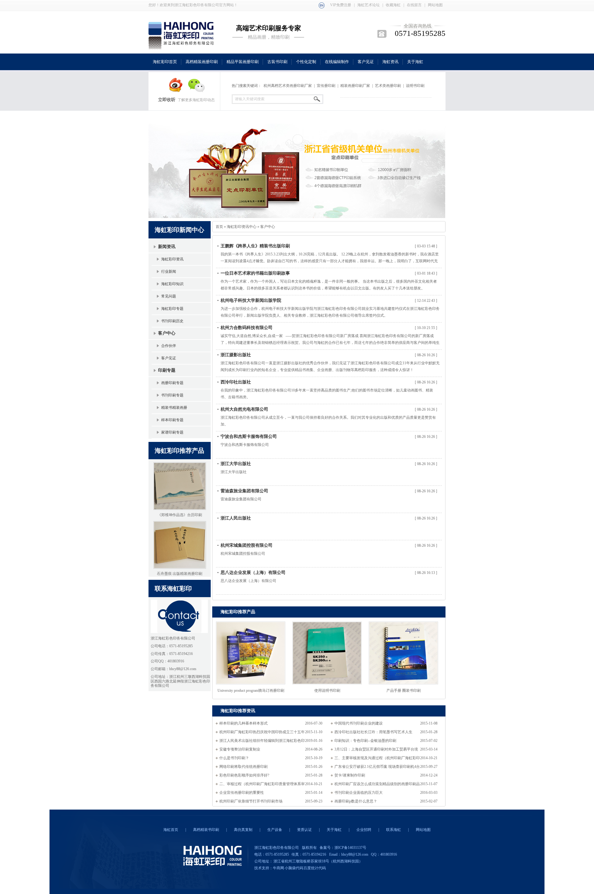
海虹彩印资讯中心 (241, 227)
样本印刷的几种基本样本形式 (243, 723)
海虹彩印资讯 (172, 259)
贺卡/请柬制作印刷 (349, 775)
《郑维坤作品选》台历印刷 (179, 515)
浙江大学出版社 (236, 463)
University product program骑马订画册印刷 (250, 690)
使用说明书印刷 (327, 690)
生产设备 (274, 830)
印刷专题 (166, 370)
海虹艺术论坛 (368, 5)
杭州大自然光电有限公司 (244, 409)
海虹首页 (170, 830)
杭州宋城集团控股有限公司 (247, 545)
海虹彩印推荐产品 (179, 450)
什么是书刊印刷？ (234, 758)
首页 (219, 227)
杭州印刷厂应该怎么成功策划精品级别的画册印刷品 (377, 784)
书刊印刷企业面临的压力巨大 (358, 792)
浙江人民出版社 (236, 518)
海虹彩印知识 (172, 284)
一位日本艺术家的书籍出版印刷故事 (255, 273)
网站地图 (435, 5)
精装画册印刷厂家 (355, 85)
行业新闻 (168, 271)
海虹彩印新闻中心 (179, 229)
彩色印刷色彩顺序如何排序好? (244, 775)
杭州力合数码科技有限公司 (247, 327)
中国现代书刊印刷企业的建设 (358, 723)
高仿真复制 (243, 830)
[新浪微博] (173, 91)
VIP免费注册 (340, 5)
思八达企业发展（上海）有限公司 (253, 572)
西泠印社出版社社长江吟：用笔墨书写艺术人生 (373, 732)
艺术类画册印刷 (388, 85)
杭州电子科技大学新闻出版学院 (251, 300)
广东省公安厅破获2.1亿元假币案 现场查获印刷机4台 (377, 766)
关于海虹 (334, 830)
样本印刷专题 (172, 420)
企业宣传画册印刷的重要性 (241, 792)
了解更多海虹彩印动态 (196, 100)
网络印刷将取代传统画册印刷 (243, 766)
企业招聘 (363, 830)
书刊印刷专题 (172, 395)
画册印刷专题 (172, 383)
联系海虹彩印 (173, 588)
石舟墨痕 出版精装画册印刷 (179, 573)
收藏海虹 (393, 5)
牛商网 (278, 868)
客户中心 (166, 333)
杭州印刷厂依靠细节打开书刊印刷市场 (250, 801)
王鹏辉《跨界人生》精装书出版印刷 (255, 246)
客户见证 (168, 358)
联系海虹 (393, 830)
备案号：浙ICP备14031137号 (343, 847)
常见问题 (168, 296)
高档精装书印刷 (206, 830)
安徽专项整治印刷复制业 (239, 749)
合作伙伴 (168, 346)
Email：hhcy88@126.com (348, 854)
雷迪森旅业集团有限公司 (244, 491)
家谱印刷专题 (172, 432)
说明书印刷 (415, 85)
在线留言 (414, 5)
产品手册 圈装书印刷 (403, 690)
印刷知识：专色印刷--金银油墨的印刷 (365, 740)
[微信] (194, 91)
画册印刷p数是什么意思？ (355, 801)
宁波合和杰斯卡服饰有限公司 (249, 436)
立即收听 (166, 99)
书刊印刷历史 (172, 321)
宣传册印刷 (326, 85)
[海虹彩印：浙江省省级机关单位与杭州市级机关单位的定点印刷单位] (297, 168)
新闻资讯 (166, 246)
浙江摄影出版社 (236, 355)
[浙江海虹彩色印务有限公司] (180, 45)
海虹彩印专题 (172, 308)
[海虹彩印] (321, 5)
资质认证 (304, 830)
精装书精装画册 (174, 407)
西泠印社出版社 (236, 382)
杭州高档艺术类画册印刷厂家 (288, 85)
